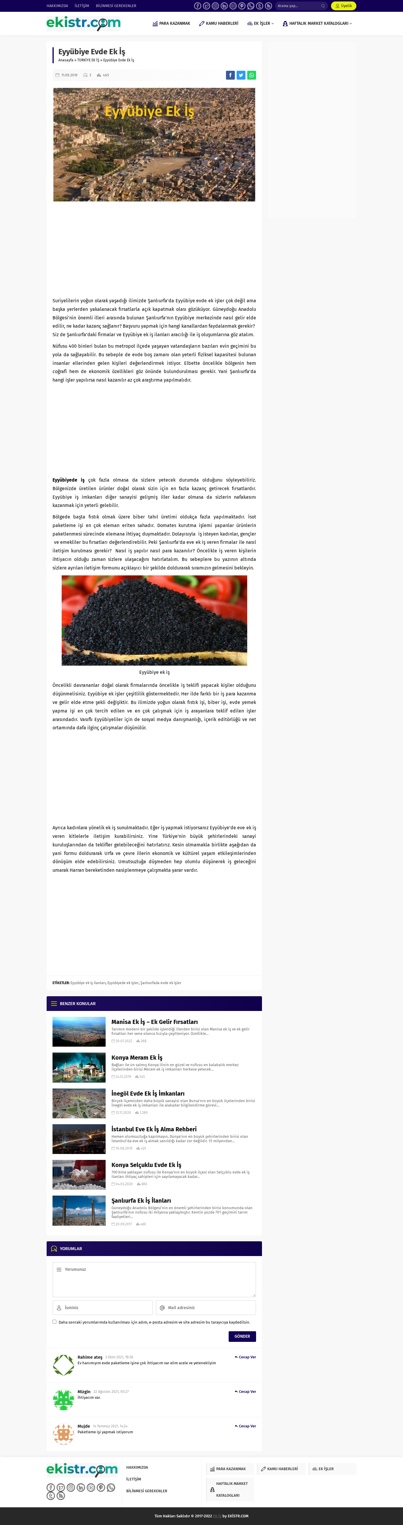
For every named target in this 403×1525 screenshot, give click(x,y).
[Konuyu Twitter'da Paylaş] (241, 75)
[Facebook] (197, 5)
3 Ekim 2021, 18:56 (119, 1357)
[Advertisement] (154, 249)
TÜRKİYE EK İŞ (88, 60)
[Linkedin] (224, 5)
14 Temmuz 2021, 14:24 (110, 1426)
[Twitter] (206, 5)
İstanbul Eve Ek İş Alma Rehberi (154, 1129)
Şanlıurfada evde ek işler (160, 983)
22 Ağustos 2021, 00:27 (111, 1392)
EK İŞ (217, 1516)
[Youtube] (233, 5)
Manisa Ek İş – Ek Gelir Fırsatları (155, 1021)
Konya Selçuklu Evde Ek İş (146, 1164)
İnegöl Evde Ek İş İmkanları (148, 1093)
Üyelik (346, 6)
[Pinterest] (241, 5)
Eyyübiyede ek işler (123, 983)
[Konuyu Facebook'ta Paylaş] (230, 75)
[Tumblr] (259, 5)
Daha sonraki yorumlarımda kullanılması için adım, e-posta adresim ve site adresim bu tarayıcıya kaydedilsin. (154, 1322)
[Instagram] (215, 5)
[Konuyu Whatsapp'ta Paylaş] (251, 75)
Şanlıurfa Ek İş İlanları (141, 1200)
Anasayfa (65, 60)
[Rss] (268, 5)
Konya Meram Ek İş (137, 1057)
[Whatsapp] (250, 5)
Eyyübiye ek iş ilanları (88, 983)
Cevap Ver (247, 1357)
